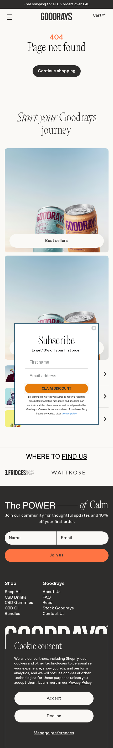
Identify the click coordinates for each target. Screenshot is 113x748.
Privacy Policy (80, 682)
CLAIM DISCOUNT (56, 388)
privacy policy (69, 413)
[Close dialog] (93, 328)
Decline (54, 716)
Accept (54, 698)
